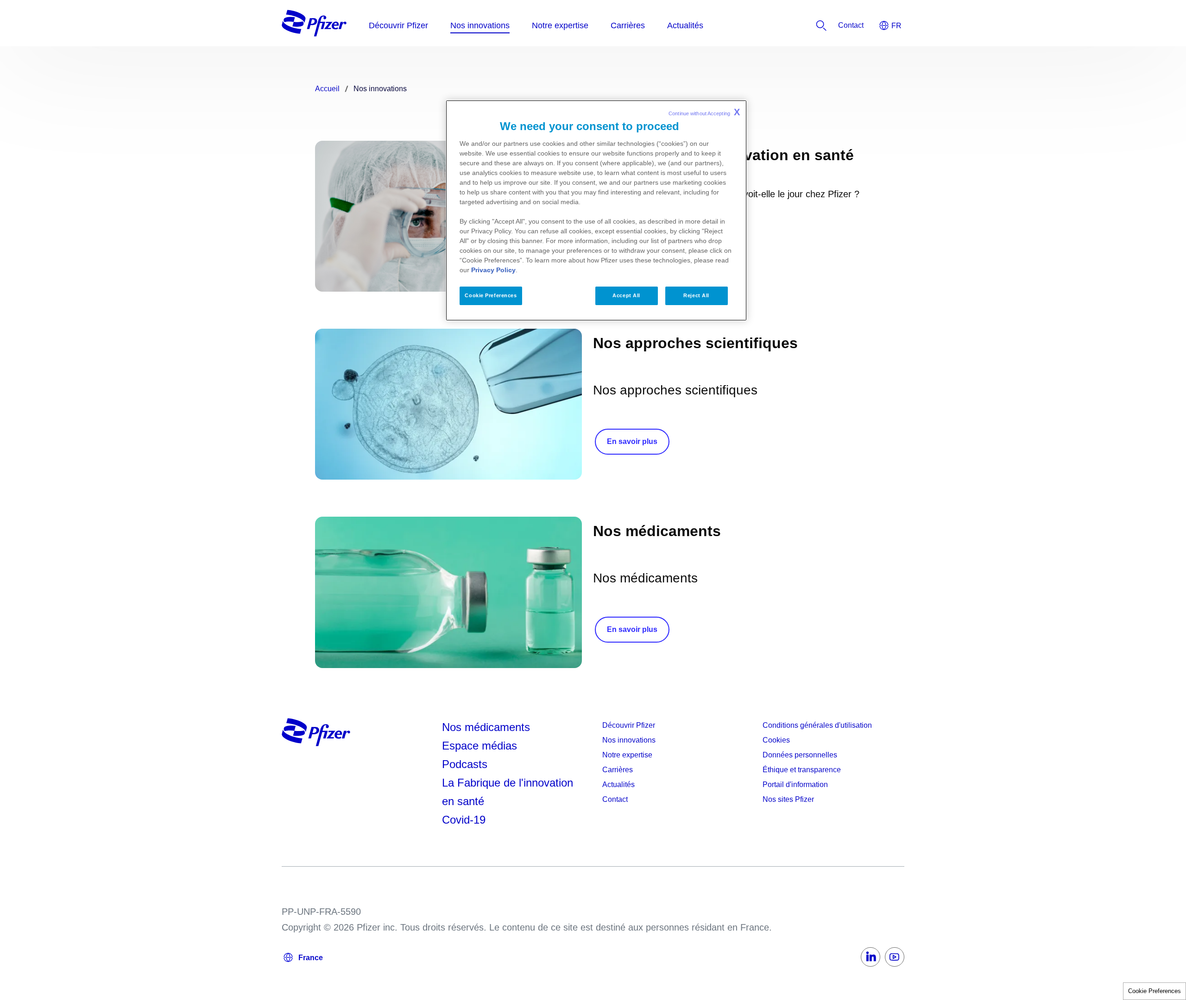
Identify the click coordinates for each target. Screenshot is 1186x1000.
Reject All (696, 295)
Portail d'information (795, 784)
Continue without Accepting (704, 112)
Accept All (626, 295)
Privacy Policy (493, 270)
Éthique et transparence (802, 770)
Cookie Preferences (1154, 991)
